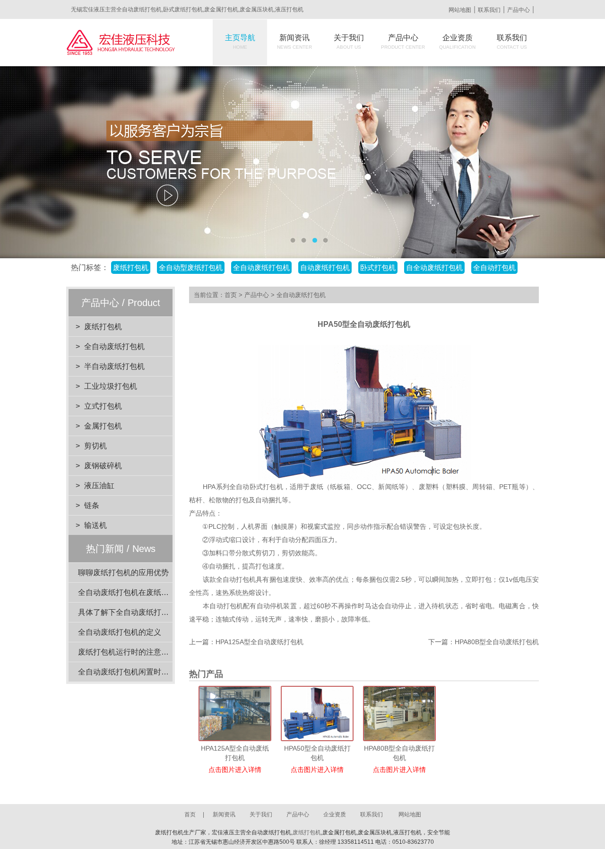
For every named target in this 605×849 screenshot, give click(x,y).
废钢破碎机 (103, 466)
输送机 (95, 525)
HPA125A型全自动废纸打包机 (259, 642)
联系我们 (489, 10)
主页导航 (240, 42)
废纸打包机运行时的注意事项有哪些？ (142, 652)
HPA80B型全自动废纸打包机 (497, 642)
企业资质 (457, 42)
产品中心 (518, 10)
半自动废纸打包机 (114, 366)
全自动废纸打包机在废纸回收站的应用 (142, 592)
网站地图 (460, 10)
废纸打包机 (103, 327)
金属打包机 (103, 426)
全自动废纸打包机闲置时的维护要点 (138, 672)
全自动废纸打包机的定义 (119, 632)
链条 (91, 505)
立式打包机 (103, 406)
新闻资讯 (294, 42)
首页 (231, 294)
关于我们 (349, 42)
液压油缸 (99, 485)
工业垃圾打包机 (110, 386)
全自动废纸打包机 (114, 346)
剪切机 (95, 446)
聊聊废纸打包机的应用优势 (123, 573)
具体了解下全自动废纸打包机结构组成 (142, 612)
